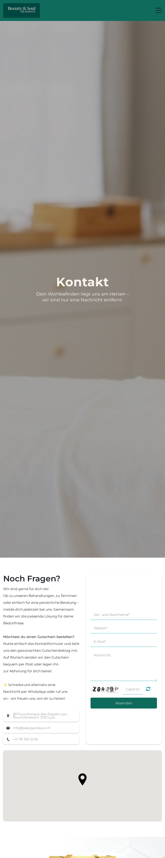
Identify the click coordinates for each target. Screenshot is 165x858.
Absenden (123, 703)
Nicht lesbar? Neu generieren (148, 688)
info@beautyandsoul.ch (32, 728)
